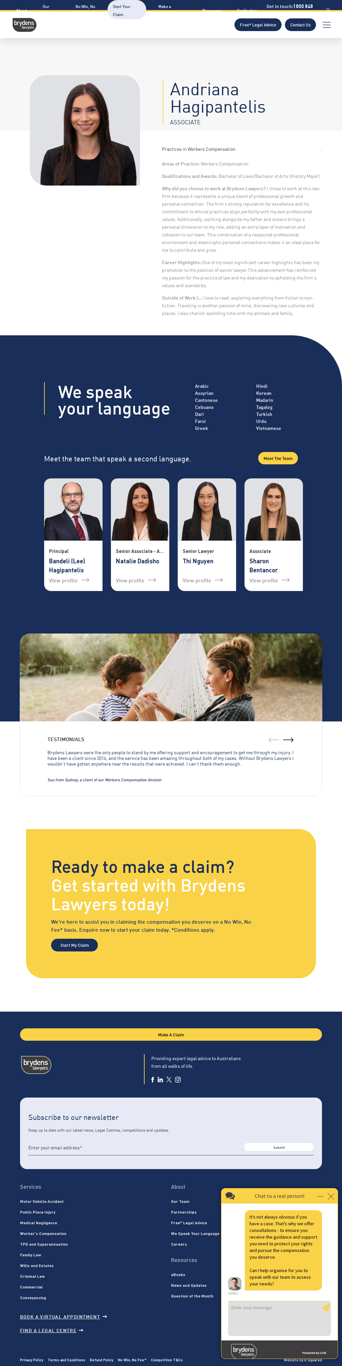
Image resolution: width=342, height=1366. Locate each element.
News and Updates (189, 1285)
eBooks (178, 1274)
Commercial (31, 1287)
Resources (211, 10)
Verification (247, 10)
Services (30, 1186)
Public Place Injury (37, 1212)
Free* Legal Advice (258, 24)
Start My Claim (74, 945)
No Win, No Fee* (132, 1359)
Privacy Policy (31, 1359)
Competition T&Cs (167, 1359)
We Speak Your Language (195, 1233)
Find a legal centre (48, 1330)
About (21, 10)
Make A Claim (171, 1034)
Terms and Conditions (66, 1359)
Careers (179, 1244)
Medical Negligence (38, 1223)
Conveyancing (33, 1297)
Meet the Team (278, 458)
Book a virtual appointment (60, 1316)
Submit (279, 1147)
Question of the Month (192, 1296)
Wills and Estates (37, 1265)
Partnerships (184, 1212)
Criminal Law (32, 1276)
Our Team (180, 1201)
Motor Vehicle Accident (42, 1201)
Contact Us (300, 24)
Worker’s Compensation (43, 1233)
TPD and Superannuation (44, 1244)
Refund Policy (101, 1359)
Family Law (30, 1255)
